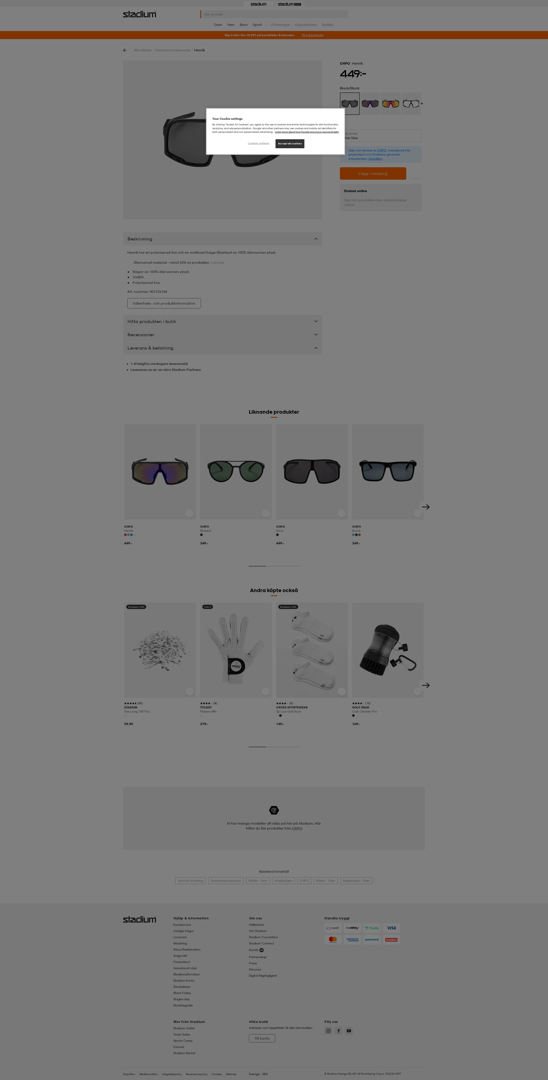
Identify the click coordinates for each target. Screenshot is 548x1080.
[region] (275, 131)
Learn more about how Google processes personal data (307, 131)
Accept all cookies (290, 143)
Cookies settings (258, 143)
